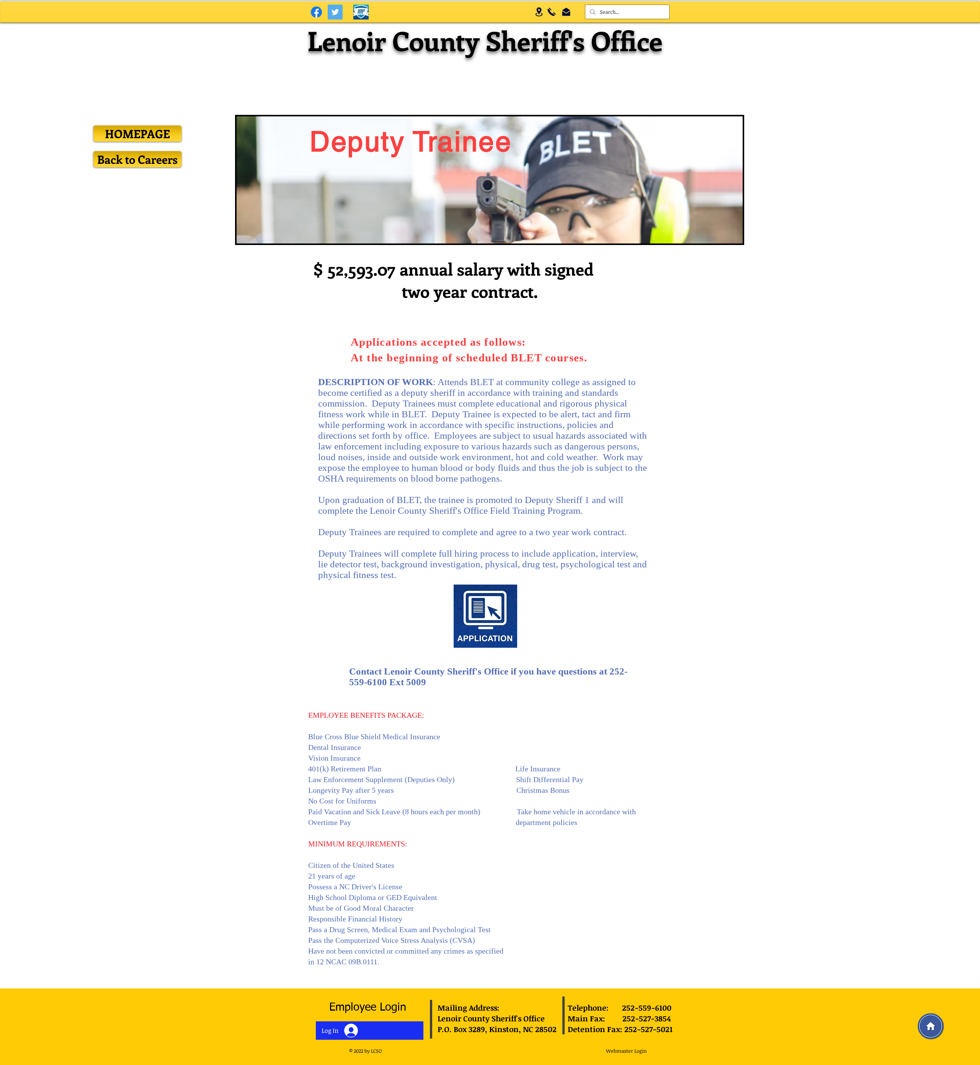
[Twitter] (335, 12)
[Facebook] (316, 12)
